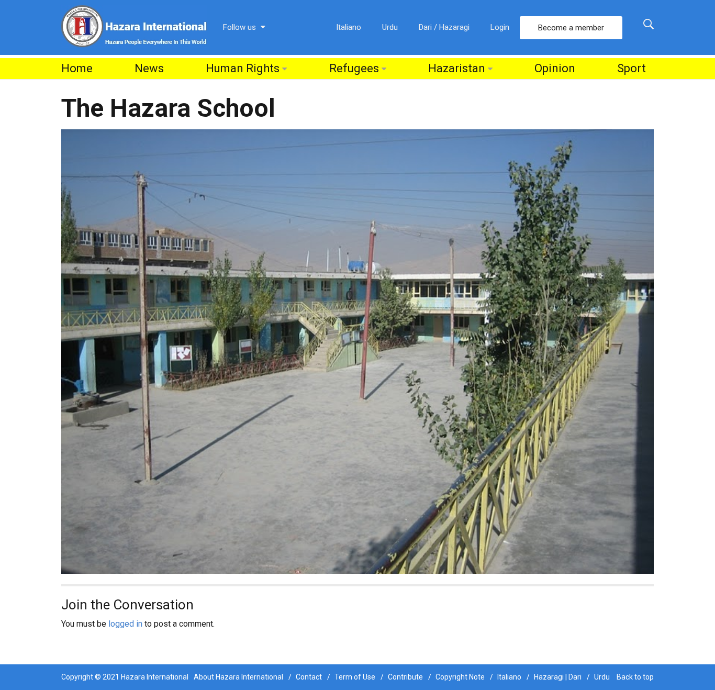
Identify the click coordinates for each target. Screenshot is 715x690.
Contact (309, 677)
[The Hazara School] (357, 351)
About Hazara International (238, 677)
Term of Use (354, 677)
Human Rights (243, 68)
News (149, 68)
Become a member (571, 27)
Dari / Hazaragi (444, 27)
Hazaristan (456, 68)
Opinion (554, 68)
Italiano (348, 27)
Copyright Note (460, 677)
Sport (631, 68)
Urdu (390, 27)
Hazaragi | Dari (558, 677)
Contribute (405, 677)
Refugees (354, 68)
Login (499, 27)
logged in (125, 624)
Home (77, 68)
